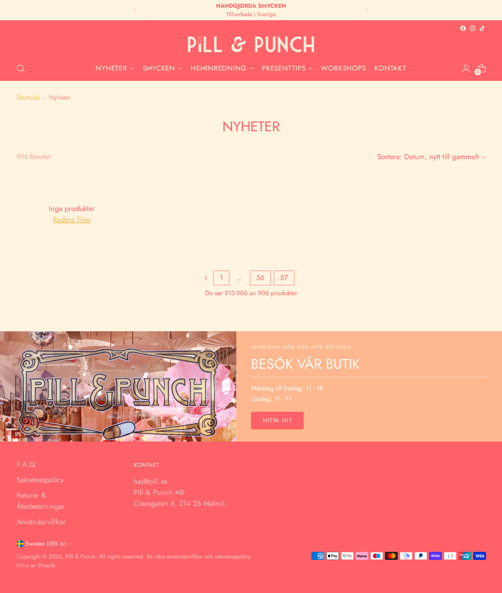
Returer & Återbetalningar (41, 501)
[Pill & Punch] (251, 44)
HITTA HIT (277, 420)
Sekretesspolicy (40, 480)
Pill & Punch (80, 556)
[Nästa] (367, 10)
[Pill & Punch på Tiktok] (482, 28)
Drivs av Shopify (36, 565)
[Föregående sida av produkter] (206, 278)
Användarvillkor (41, 522)
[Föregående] (135, 10)
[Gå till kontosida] (466, 68)
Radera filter (72, 219)
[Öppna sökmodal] (20, 68)
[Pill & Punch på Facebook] (463, 28)
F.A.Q (26, 464)
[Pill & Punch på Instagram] (472, 28)
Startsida (28, 97)
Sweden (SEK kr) (46, 543)
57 (284, 277)
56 (260, 277)
